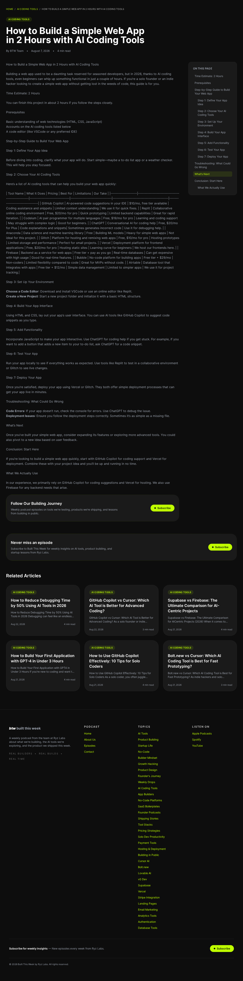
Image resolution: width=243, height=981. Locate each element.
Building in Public (148, 855)
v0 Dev (142, 879)
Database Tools (147, 927)
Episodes (89, 745)
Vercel (142, 891)
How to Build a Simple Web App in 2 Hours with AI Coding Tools (52, 64)
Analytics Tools (147, 915)
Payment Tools (147, 842)
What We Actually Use (22, 473)
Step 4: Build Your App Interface (29, 306)
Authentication (147, 921)
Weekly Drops (146, 782)
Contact (89, 751)
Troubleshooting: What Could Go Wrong (34, 401)
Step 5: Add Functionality (24, 330)
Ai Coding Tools (27, 9)
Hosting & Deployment (152, 848)
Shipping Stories (148, 818)
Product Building (148, 739)
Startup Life (145, 745)
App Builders (146, 794)
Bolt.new (143, 867)
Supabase (144, 885)
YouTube (197, 745)
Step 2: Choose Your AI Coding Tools (33, 174)
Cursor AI (143, 861)
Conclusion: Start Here (22, 449)
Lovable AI (144, 873)
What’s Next (14, 425)
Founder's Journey (149, 776)
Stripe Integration (149, 897)
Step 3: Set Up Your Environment (30, 282)
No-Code (143, 751)
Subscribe (164, 508)
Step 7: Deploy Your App (24, 377)
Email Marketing (148, 909)
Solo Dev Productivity (151, 836)
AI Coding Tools (147, 788)
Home (9, 9)
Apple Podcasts (202, 733)
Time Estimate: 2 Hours (23, 93)
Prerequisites (15, 112)
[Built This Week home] (40, 728)
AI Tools (143, 733)
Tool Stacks (145, 824)
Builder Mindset (147, 757)
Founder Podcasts (149, 812)
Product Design (147, 769)
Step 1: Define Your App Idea (26, 150)
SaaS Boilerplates (149, 806)
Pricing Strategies (149, 830)
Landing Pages (147, 903)
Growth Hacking (148, 763)
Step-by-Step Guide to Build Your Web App (37, 141)
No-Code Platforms (150, 800)
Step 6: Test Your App (22, 353)
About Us (89, 739)
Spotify (196, 739)
